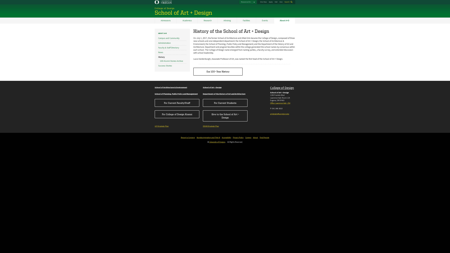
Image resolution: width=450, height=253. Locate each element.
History (161, 57)
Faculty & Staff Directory (168, 47)
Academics (187, 20)
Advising (227, 20)
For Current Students (225, 103)
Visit (276, 2)
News (160, 52)
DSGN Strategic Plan (211, 126)
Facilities (246, 20)
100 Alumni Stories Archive (171, 61)
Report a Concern (188, 137)
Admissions (166, 20)
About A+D (284, 20)
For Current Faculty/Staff (177, 103)
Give (281, 2)
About (255, 137)
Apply (271, 2)
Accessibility (226, 137)
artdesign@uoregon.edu (279, 114)
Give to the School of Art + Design (225, 116)
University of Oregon (217, 142)
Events (265, 20)
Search (287, 2)
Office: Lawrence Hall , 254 (280, 103)
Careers (248, 137)
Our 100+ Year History (217, 71)
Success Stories (165, 65)
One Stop (263, 2)
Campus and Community (168, 38)
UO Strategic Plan (162, 126)
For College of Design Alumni (177, 114)
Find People (264, 137)
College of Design (282, 88)
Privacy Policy (238, 137)
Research (208, 20)
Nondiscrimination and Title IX (208, 137)
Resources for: (246, 2)
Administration (164, 43)
